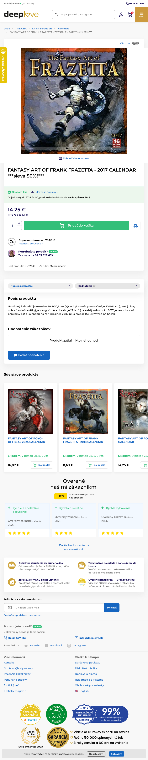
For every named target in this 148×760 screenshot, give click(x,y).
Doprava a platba (86, 673)
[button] (141, 14)
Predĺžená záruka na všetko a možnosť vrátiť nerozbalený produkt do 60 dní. (44, 585)
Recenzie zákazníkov (17, 673)
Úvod (7, 28)
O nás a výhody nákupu (19, 668)
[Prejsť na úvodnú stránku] (21, 14)
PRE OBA (21, 28)
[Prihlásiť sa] (121, 14)
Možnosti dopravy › (47, 192)
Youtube (35, 645)
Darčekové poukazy (87, 662)
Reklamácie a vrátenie (89, 679)
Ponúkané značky (15, 679)
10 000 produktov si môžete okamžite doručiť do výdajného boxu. (110, 571)
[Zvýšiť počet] (19, 223)
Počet (12, 225)
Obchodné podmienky (89, 685)
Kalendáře (63, 28)
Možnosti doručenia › (30, 243)
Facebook (56, 645)
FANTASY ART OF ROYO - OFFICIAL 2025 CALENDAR (26, 440)
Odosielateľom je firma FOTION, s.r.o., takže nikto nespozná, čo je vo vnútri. (43, 568)
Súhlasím (116, 753)
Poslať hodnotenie (31, 355)
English (84, 690)
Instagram (79, 645)
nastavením (67, 753)
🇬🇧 (76, 690)
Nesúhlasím (96, 753)
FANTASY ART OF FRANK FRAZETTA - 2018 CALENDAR (83, 440)
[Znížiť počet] (19, 228)
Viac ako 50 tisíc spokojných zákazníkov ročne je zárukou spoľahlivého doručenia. (112, 585)
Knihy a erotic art (42, 28)
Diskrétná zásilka (86, 668)
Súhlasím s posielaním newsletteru (23, 615)
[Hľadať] (56, 14)
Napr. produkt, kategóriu (76, 14)
